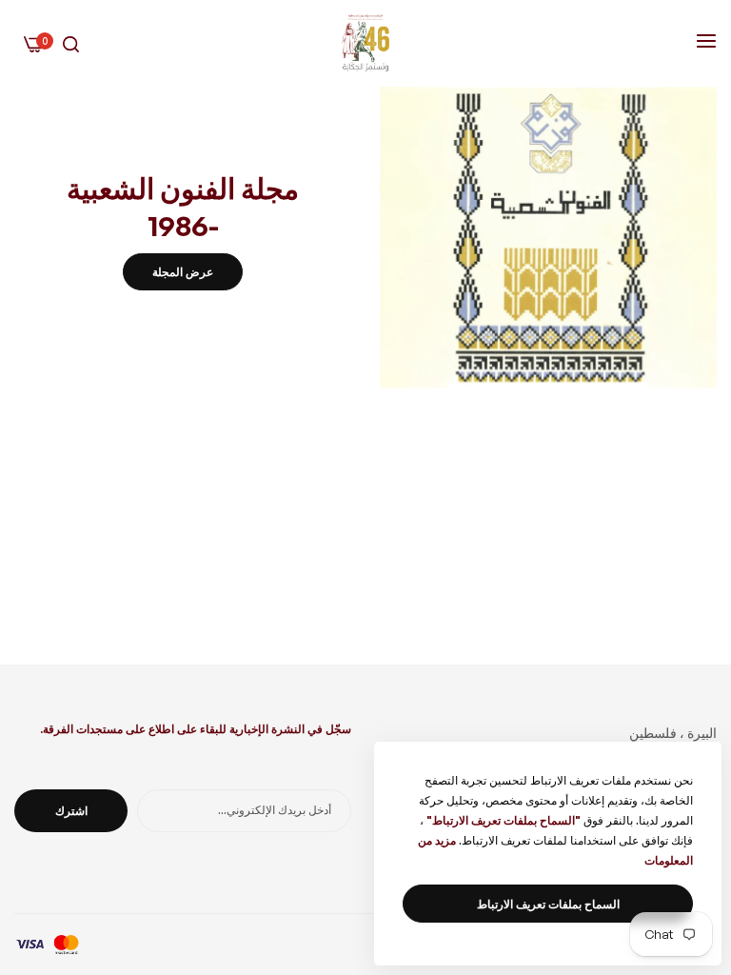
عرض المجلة (182, 272)
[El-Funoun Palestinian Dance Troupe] (365, 42)
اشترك (71, 811)
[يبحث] (71, 43)
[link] (548, 237)
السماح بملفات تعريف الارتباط (548, 904)
